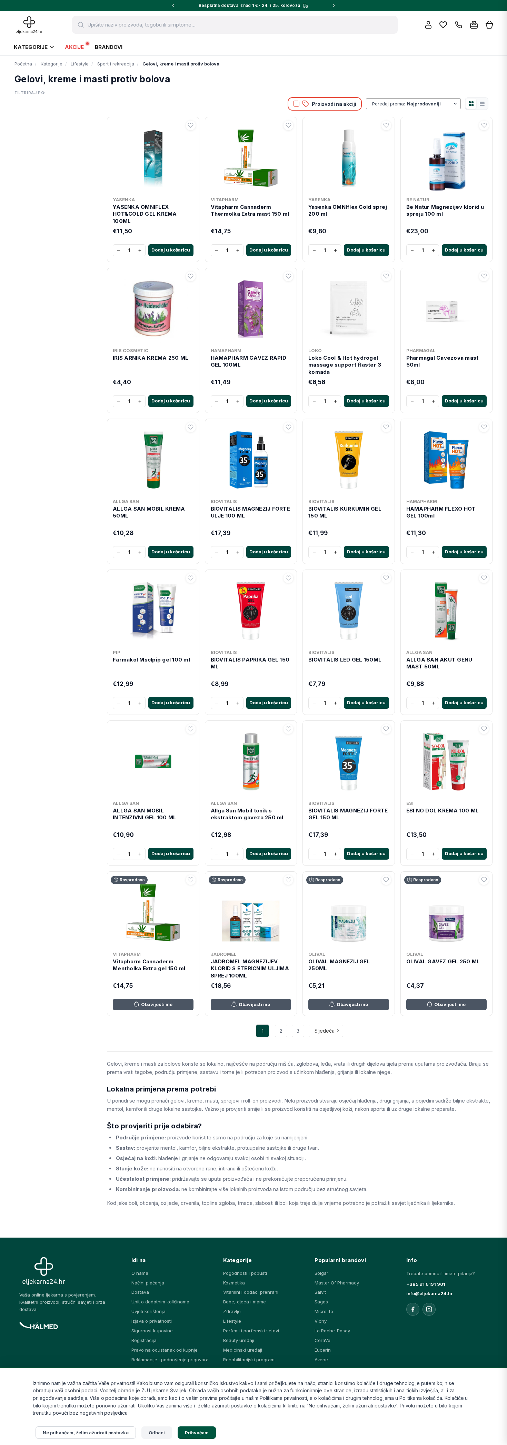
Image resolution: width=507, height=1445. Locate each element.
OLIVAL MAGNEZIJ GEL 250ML (339, 965)
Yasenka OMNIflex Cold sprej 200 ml (347, 210)
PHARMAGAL (421, 350)
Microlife (324, 1311)
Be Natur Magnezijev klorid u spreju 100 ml (445, 210)
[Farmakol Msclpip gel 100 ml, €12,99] (153, 609)
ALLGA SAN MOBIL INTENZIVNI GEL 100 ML (144, 814)
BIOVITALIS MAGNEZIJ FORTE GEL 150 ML (348, 814)
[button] (191, 125)
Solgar (321, 1273)
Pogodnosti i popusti (245, 1273)
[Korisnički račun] (428, 25)
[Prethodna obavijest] (173, 5)
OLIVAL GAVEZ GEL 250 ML (443, 961)
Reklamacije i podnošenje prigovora (170, 1359)
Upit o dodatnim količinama (160, 1301)
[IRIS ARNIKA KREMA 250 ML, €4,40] (153, 307)
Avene (321, 1359)
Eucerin (323, 1350)
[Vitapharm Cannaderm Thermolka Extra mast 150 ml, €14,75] (251, 156)
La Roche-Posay (332, 1330)
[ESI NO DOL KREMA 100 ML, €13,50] (446, 760)
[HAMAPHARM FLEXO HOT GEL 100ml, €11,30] (446, 458)
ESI (410, 803)
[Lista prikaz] (482, 104)
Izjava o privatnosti (151, 1321)
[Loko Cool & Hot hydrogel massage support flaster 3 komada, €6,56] (349, 307)
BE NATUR (417, 199)
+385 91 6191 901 (425, 1284)
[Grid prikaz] (471, 104)
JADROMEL (224, 954)
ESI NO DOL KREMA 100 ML (442, 810)
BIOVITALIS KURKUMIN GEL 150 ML (344, 512)
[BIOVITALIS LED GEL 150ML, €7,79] (349, 609)
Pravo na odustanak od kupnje (164, 1350)
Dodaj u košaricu (170, 250)
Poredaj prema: (388, 103)
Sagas (321, 1301)
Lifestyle (232, 1321)
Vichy (321, 1321)
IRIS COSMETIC (130, 350)
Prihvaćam (197, 1432)
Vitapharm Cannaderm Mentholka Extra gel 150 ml (149, 965)
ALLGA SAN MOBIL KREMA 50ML (149, 512)
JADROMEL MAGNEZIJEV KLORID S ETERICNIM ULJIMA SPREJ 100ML (250, 968)
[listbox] (432, 104)
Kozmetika (234, 1282)
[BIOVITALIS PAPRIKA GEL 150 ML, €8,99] (251, 609)
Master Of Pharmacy (337, 1282)
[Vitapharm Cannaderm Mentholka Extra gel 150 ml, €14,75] (153, 911)
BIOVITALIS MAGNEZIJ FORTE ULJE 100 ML (250, 512)
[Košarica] (489, 25)
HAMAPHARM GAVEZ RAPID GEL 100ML (248, 361)
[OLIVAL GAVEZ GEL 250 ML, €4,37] (446, 911)
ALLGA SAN (126, 501)
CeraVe (322, 1340)
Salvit (320, 1292)
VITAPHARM (225, 199)
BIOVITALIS (224, 501)
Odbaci (157, 1432)
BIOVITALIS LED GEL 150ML (344, 659)
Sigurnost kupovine (152, 1330)
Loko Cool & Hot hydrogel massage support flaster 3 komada (344, 365)
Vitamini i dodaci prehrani (250, 1292)
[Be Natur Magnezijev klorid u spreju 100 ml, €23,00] (446, 156)
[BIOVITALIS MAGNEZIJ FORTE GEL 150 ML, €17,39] (349, 760)
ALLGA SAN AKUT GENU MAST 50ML (439, 663)
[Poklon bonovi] (474, 25)
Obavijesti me (156, 1004)
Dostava (140, 1292)
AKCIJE (74, 47)
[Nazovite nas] (458, 25)
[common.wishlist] (443, 24)
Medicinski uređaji (242, 1350)
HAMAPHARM (226, 350)
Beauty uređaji (238, 1340)
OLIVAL (316, 954)
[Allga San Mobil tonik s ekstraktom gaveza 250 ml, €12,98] (251, 760)
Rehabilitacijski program (249, 1359)
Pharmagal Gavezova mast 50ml (442, 361)
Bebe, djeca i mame (244, 1301)
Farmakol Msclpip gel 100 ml (151, 659)
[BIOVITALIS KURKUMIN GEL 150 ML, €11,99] (349, 458)
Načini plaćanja (147, 1282)
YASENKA (124, 199)
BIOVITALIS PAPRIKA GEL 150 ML (250, 663)
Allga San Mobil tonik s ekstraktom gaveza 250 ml (247, 814)
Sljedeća (325, 1031)
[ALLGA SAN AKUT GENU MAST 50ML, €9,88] (446, 609)
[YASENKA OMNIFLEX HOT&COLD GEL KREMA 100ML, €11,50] (153, 156)
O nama (139, 1273)
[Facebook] (412, 1309)
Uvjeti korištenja (148, 1311)
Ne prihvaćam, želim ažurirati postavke (86, 1432)
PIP (116, 652)
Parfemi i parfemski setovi (251, 1330)
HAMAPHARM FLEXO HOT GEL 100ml (441, 512)
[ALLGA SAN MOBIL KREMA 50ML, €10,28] (153, 458)
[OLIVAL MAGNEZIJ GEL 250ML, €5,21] (349, 911)
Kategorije (31, 47)
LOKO (315, 350)
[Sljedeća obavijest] (333, 5)
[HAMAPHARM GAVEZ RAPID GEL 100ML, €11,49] (251, 307)
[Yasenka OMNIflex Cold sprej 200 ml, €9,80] (349, 156)
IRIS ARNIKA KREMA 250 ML (150, 358)
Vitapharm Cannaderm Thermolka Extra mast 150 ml (250, 210)
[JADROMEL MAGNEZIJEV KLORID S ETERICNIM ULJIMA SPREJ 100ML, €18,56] (251, 911)
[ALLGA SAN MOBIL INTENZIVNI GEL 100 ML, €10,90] (153, 760)
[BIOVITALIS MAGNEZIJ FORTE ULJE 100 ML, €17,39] (251, 458)
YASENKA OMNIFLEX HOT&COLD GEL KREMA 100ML (145, 214)
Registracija (144, 1340)
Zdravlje (232, 1311)
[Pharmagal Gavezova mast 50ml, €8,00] (446, 307)
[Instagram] (429, 1309)
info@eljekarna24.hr (429, 1293)
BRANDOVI (108, 47)
